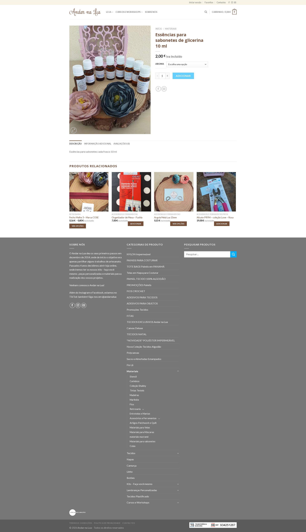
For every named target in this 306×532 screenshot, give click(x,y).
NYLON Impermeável (138, 254)
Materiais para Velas (140, 427)
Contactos (221, 2)
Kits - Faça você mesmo (139, 483)
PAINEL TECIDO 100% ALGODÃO (146, 278)
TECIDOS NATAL (136, 334)
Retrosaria (135, 409)
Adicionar (183, 75)
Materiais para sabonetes (142, 441)
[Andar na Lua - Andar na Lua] (85, 12)
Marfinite (134, 399)
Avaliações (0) (121, 143)
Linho (130, 471)
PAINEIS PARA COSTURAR (142, 260)
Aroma (159, 64)
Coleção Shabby (138, 386)
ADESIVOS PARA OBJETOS (142, 303)
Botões (131, 477)
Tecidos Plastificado (138, 496)
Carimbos (134, 381)
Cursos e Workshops (128, 12)
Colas (132, 446)
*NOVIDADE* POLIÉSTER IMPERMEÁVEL (151, 340)
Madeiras (134, 395)
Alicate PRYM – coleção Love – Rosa (215, 217)
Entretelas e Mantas (140, 413)
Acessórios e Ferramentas (143, 418)
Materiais (170, 28)
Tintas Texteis (137, 390)
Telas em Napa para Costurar (142, 272)
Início (158, 28)
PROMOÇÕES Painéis (139, 285)
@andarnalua (109, 296)
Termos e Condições (80, 523)
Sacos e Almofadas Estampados (144, 358)
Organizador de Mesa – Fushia (127, 217)
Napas (130, 459)
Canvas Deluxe (135, 328)
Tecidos (131, 453)
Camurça (131, 465)
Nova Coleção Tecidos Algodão (144, 346)
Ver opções (78, 226)
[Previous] (69, 204)
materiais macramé (139, 436)
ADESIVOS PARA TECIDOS (142, 297)
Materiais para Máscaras (142, 432)
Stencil (133, 376)
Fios (132, 404)
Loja (108, 12)
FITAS (130, 315)
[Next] (235, 204)
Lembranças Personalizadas (142, 490)
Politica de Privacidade (107, 523)
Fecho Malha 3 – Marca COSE (84, 217)
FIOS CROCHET (136, 291)
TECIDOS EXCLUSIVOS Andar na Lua (147, 321)
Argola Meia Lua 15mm (165, 217)
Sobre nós (151, 12)
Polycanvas (133, 352)
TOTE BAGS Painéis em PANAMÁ (145, 266)
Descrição (75, 143)
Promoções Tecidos (137, 309)
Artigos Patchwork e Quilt (143, 423)
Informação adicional (97, 143)
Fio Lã (130, 364)
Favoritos (209, 2)
